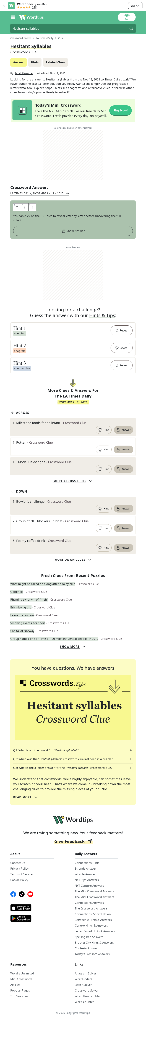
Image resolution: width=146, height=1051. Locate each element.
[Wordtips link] (31, 17)
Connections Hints (87, 863)
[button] (73, 330)
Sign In (127, 17)
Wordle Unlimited (22, 973)
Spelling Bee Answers (89, 937)
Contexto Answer (86, 948)
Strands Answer (85, 868)
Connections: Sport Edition (93, 914)
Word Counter (84, 1002)
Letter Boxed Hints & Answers (95, 931)
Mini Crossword (21, 979)
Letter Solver (83, 985)
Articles (15, 985)
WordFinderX (83, 979)
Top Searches (19, 996)
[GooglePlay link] (32, 918)
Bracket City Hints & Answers (94, 943)
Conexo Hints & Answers (91, 925)
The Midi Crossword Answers (94, 897)
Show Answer (75, 231)
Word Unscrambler (88, 996)
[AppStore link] (32, 907)
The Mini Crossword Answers (94, 891)
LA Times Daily (44, 38)
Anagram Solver (85, 973)
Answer (126, 430)
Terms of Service (21, 874)
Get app (135, 5)
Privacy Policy (19, 868)
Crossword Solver (20, 38)
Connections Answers (89, 903)
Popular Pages (20, 990)
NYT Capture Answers (89, 886)
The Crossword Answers (91, 908)
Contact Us (17, 863)
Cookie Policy (19, 880)
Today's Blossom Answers (92, 954)
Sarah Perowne (24, 73)
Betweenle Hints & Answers (93, 920)
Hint (106, 430)
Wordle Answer (85, 874)
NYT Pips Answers (87, 880)
